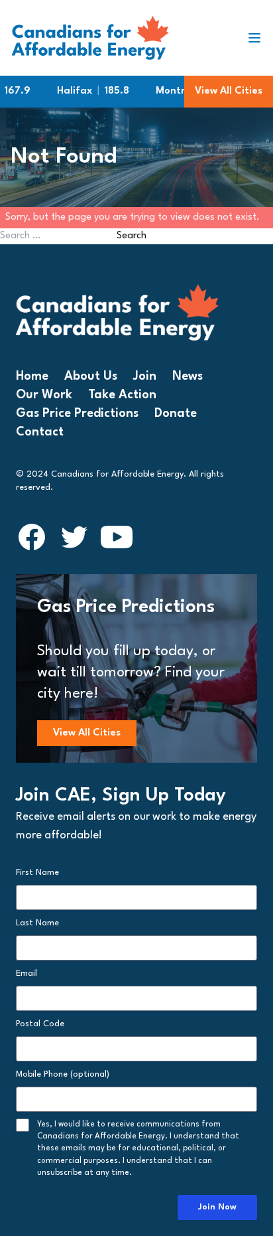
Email (26, 973)
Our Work (44, 395)
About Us (90, 376)
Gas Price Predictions (77, 414)
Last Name (37, 923)
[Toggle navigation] (259, 38)
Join (144, 376)
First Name (37, 872)
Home (32, 376)
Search (131, 236)
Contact (40, 432)
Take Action (122, 395)
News (187, 376)
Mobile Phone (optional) (62, 1074)
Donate (175, 414)
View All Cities (228, 91)
